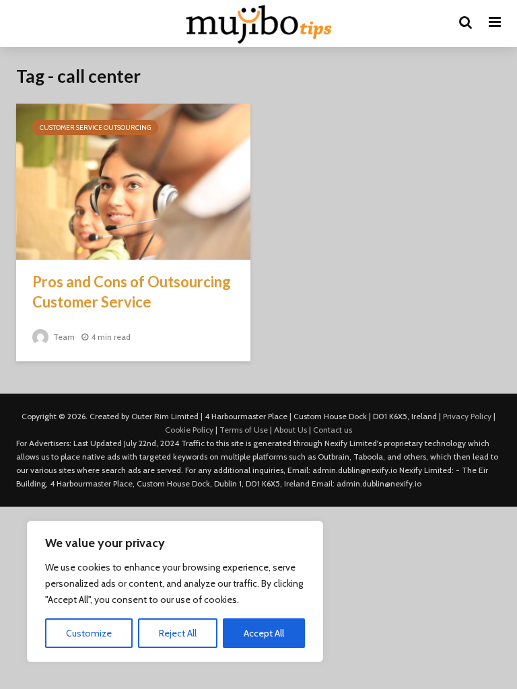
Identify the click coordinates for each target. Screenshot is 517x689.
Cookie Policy (189, 430)
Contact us (332, 430)
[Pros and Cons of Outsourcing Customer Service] (133, 180)
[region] (175, 591)
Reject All (178, 633)
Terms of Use (243, 430)
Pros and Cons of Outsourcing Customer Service (131, 292)
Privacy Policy (467, 416)
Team (63, 337)
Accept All (264, 633)
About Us (290, 430)
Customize (89, 633)
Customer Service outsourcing (95, 127)
